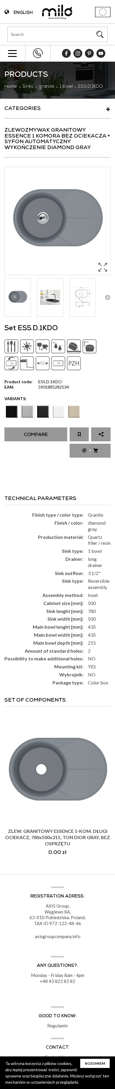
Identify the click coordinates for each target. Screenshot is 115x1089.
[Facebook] (66, 53)
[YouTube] (100, 53)
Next (107, 297)
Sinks (27, 86)
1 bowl (66, 86)
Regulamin (57, 1025)
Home (10, 86)
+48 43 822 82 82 (38, 53)
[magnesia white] (58, 412)
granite (46, 86)
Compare (36, 435)
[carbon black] (12, 412)
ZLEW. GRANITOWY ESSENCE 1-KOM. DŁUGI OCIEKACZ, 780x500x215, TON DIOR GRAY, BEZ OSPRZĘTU (57, 837)
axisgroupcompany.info (57, 936)
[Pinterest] (89, 53)
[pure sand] (74, 412)
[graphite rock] (43, 412)
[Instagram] (77, 53)
